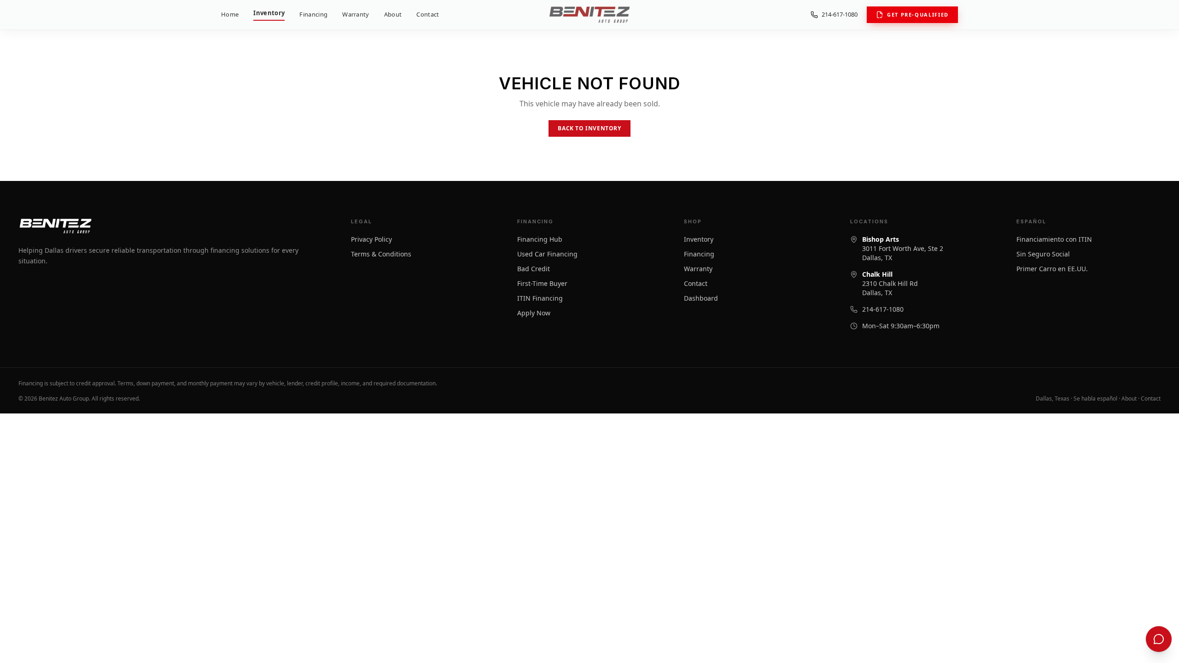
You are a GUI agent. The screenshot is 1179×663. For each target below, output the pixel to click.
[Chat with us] (1159, 639)
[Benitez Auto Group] (589, 15)
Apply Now (533, 312)
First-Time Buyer (542, 283)
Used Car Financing (547, 254)
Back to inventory (589, 128)
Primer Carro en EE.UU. (1052, 268)
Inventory (269, 13)
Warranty (355, 14)
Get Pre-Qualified (918, 14)
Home (230, 14)
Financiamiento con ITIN (1054, 239)
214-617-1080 (840, 14)
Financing (313, 14)
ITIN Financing (540, 298)
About (393, 14)
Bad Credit (533, 268)
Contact (427, 14)
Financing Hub (539, 239)
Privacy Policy (371, 239)
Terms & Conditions (381, 254)
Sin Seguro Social (1043, 254)
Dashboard (701, 298)
